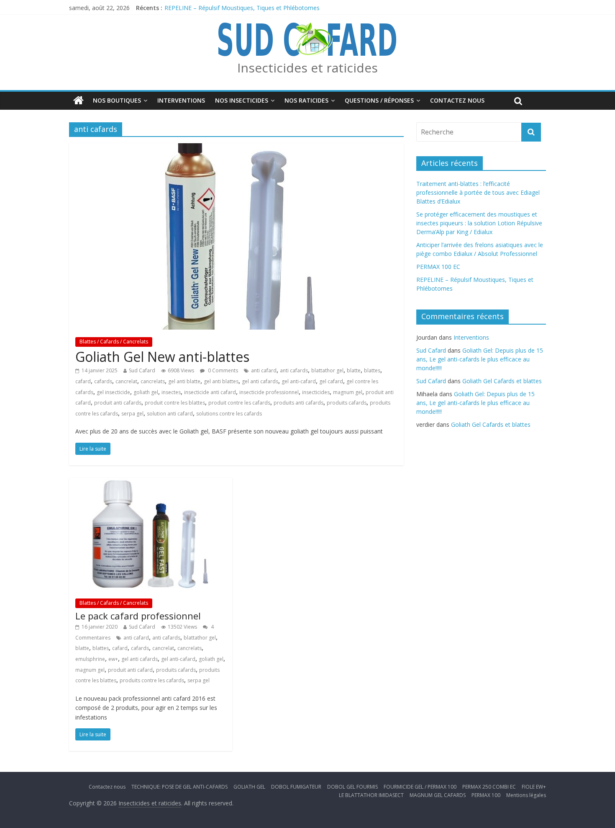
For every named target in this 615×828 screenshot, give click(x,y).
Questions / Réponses (379, 100)
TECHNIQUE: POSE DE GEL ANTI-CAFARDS (179, 786)
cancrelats (153, 381)
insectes (171, 392)
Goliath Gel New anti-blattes (162, 357)
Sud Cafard (142, 370)
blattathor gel (327, 370)
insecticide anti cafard (210, 392)
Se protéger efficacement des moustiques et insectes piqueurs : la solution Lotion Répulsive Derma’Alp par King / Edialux (479, 223)
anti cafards (294, 370)
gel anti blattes (221, 381)
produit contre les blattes (175, 402)
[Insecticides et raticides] (78, 100)
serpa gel (132, 413)
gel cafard (331, 381)
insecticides (316, 392)
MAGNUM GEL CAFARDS (438, 795)
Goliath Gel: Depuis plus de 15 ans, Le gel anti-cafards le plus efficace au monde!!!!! (479, 359)
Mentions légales (526, 795)
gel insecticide (113, 392)
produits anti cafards (298, 402)
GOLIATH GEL (249, 786)
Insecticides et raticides (307, 67)
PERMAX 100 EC (438, 267)
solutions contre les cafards (229, 413)
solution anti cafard (170, 413)
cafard (83, 381)
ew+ (113, 659)
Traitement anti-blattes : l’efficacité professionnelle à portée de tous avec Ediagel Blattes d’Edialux (478, 192)
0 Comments (222, 370)
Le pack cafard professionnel (138, 615)
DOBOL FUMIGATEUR (296, 786)
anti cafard (264, 370)
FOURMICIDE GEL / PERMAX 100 (420, 786)
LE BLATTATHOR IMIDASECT (371, 795)
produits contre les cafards (152, 680)
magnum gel (347, 392)
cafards (103, 381)
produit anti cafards (117, 402)
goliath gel (145, 392)
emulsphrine (90, 659)
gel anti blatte (184, 381)
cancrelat (126, 381)
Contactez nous (457, 100)
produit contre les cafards (239, 402)
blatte (354, 370)
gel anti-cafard (299, 381)
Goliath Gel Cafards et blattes (502, 381)
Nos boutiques (117, 100)
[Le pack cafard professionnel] (150, 483)
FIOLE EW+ (534, 786)
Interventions (181, 100)
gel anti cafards (260, 381)
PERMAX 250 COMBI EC (489, 786)
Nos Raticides (306, 100)
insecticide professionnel (269, 392)
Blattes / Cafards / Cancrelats (113, 341)
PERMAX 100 (486, 795)
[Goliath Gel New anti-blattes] (236, 148)
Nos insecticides (241, 100)
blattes (372, 370)
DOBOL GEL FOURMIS (352, 786)
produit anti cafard (130, 669)
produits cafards (346, 402)
